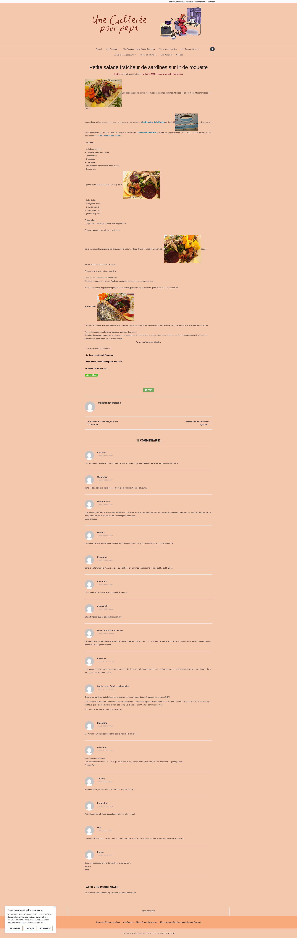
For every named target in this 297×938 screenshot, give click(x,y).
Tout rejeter (30, 928)
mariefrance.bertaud (131, 74)
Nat (99, 827)
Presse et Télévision (148, 55)
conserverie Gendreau (147, 132)
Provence (102, 557)
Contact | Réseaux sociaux (108, 922)
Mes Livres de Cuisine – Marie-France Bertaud (180, 922)
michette (101, 452)
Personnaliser (15, 928)
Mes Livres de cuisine (168, 49)
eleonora (101, 658)
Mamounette (103, 501)
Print (150, 390)
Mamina (101, 532)
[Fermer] (54, 907)
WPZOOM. (171, 933)
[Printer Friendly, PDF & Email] (91, 375)
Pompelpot (102, 803)
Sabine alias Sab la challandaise (113, 686)
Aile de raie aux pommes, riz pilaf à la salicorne (103, 423)
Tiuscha (101, 778)
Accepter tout (45, 928)
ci (121, 339)
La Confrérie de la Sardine (153, 122)
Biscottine (102, 581)
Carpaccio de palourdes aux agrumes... (197, 423)
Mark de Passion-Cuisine (110, 630)
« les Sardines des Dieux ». (110, 136)
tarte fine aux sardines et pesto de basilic (104, 362)
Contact (179, 55)
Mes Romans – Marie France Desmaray (139, 49)
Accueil (99, 49)
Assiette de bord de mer (96, 368)
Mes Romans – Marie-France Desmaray (140, 922)
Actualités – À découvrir (124, 55)
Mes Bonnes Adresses (190, 49)
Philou (100, 852)
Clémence (102, 477)
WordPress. (137, 933)
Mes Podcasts (166, 55)
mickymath (102, 606)
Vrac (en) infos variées (173, 74)
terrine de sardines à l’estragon (99, 355)
